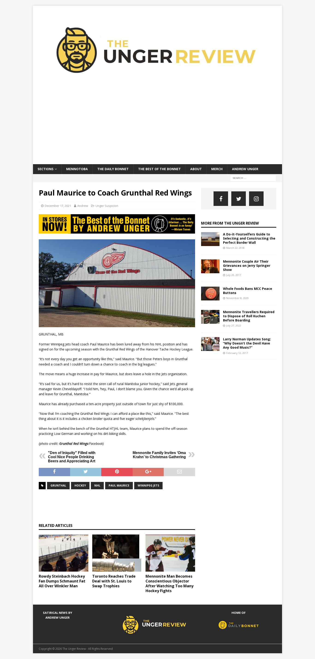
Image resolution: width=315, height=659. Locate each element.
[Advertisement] (157, 129)
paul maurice (119, 485)
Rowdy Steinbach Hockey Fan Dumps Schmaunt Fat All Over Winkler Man (62, 581)
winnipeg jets (148, 485)
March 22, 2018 (235, 247)
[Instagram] (256, 198)
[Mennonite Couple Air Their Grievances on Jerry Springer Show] (210, 266)
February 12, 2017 (237, 353)
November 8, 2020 (237, 298)
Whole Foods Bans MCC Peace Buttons (247, 290)
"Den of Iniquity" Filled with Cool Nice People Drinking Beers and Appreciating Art (71, 457)
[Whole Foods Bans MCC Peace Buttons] (210, 293)
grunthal (58, 485)
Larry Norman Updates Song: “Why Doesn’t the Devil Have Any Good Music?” (247, 343)
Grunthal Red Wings (73, 443)
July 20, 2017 (233, 275)
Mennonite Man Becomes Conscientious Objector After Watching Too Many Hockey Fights (169, 583)
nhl (97, 485)
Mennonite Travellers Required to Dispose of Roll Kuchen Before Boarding (248, 316)
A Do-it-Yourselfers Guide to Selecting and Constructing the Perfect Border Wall (249, 238)
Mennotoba (77, 169)
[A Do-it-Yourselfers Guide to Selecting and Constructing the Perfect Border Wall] (210, 239)
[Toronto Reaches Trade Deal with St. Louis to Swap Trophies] (117, 553)
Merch (217, 169)
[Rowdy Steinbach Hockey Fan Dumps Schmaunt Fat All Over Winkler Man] (63, 553)
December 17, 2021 (58, 206)
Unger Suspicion (106, 206)
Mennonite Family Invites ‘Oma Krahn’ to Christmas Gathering (159, 455)
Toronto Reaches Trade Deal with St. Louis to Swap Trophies (114, 581)
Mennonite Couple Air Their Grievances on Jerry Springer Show (246, 265)
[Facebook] (221, 198)
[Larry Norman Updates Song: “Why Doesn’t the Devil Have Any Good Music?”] (210, 344)
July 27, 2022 (233, 325)
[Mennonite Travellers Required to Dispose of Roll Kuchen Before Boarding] (210, 317)
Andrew (82, 206)
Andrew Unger (245, 169)
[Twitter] (238, 198)
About (196, 169)
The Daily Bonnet (113, 169)
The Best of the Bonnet (159, 169)
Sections (45, 169)
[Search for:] (253, 177)
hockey (80, 485)
